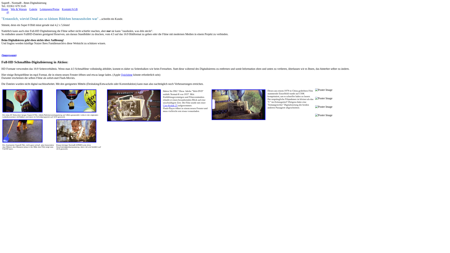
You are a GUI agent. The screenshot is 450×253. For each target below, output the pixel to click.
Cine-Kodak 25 (170, 105)
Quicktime (127, 74)
